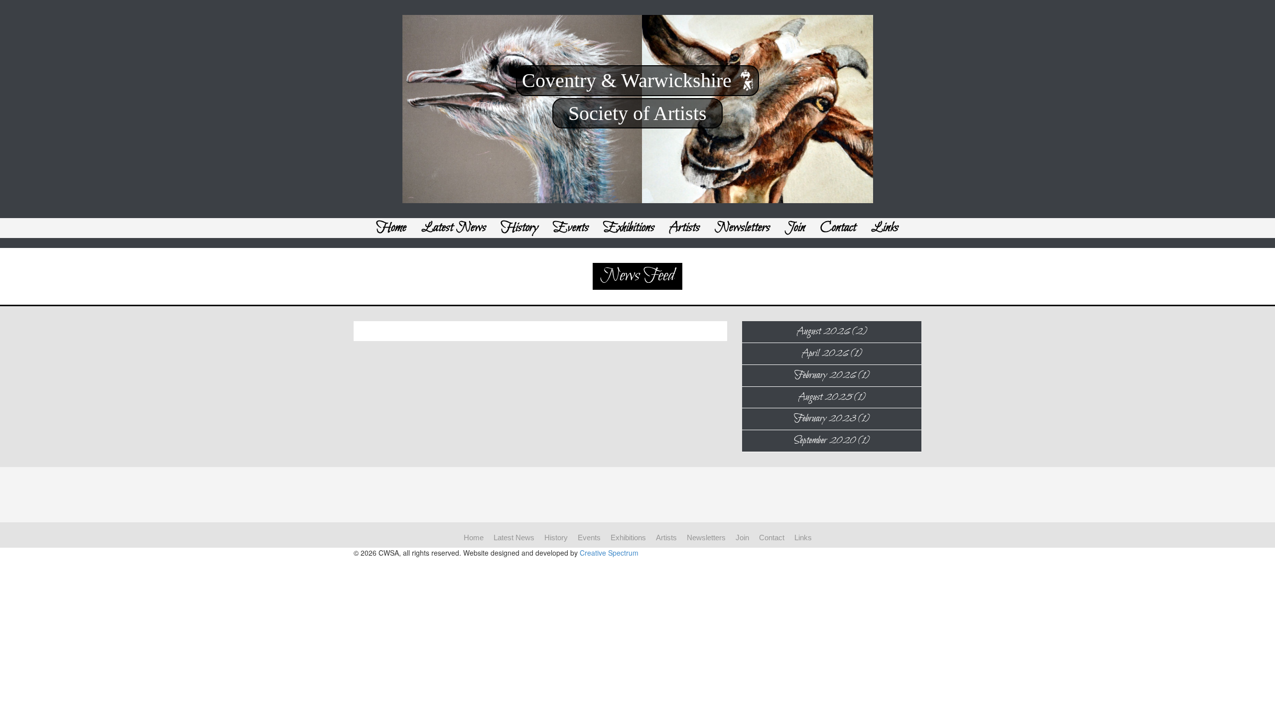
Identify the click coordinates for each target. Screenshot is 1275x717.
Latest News (453, 228)
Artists (684, 228)
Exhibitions (629, 228)
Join (795, 228)
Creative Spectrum (609, 553)
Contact (838, 228)
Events (571, 228)
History (519, 228)
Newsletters (742, 228)
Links (884, 228)
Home (391, 228)
